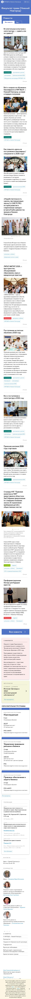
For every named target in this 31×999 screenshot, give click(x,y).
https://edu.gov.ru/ (8, 977)
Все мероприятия (8, 699)
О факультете (8, 640)
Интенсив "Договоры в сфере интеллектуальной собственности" (11, 692)
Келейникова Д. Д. (9, 830)
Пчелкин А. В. (7, 843)
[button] (3, 226)
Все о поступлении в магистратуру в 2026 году (14, 397)
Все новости (15, 631)
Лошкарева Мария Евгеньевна (16, 879)
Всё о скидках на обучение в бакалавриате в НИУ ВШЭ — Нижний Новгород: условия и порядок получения (15, 90)
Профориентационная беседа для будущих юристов (12, 582)
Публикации (8, 802)
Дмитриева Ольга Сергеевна (11, 895)
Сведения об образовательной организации (15, 942)
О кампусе (7, 933)
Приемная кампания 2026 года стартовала (14, 447)
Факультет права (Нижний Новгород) (15, 9)
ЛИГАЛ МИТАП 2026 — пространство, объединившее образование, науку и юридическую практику (13, 270)
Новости (7, 18)
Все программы (6, 796)
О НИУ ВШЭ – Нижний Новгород (12, 936)
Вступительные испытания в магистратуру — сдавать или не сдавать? (15, 31)
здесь (13, 986)
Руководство (6, 939)
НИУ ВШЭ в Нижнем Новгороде (12, 2)
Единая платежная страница (10, 954)
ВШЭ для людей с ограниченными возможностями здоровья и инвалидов (13, 950)
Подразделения (7, 944)
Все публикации (8, 851)
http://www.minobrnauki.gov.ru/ (11, 970)
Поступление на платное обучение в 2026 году (13, 331)
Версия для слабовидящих (10, 947)
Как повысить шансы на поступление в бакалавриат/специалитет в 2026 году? (15, 151)
